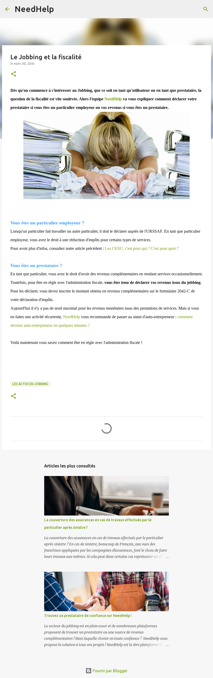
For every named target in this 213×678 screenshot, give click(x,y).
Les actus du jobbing (30, 384)
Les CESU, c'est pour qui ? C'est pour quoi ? (141, 248)
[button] (13, 74)
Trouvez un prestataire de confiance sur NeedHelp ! (88, 616)
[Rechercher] (61, 9)
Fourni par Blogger (110, 670)
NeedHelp (34, 9)
